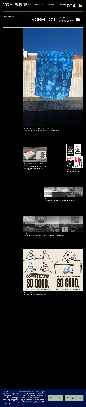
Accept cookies (56, 398)
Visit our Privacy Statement (33, 402)
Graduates (27, 4)
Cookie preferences (74, 398)
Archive (61, 4)
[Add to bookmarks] (78, 19)
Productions (39, 4)
